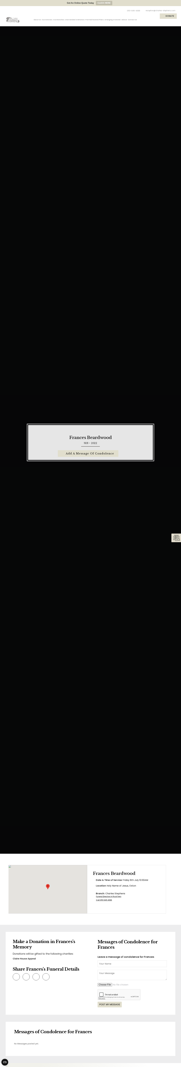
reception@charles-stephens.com (160, 10)
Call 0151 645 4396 (104, 900)
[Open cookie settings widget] (4, 1062)
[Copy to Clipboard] (46, 976)
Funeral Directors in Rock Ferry (108, 896)
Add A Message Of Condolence (90, 453)
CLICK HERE (104, 3)
